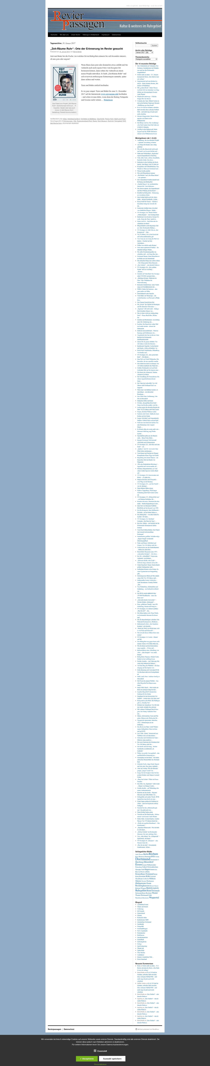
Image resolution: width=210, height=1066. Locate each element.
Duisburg (139, 862)
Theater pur (140, 948)
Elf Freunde (140, 911)
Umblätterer (140, 955)
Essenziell (102, 1051)
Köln (148, 876)
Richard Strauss (154, 886)
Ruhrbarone (140, 935)
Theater (155, 893)
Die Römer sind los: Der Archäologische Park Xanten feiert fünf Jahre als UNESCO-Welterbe (148, 125)
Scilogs (139, 944)
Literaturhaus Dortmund (144, 922)
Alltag (65, 119)
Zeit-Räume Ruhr (56, 123)
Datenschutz (116, 34)
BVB (152, 856)
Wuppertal (154, 897)
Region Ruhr (109, 119)
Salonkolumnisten (142, 937)
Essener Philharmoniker (149, 865)
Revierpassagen (55, 1029)
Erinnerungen (68, 121)
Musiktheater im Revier (142, 879)
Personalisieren (100, 1064)
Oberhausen (150, 881)
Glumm (139, 915)
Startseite (54, 34)
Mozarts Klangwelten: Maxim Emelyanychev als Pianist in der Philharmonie (148, 118)
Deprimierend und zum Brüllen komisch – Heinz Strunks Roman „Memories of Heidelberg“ (147, 83)
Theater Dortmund (141, 895)
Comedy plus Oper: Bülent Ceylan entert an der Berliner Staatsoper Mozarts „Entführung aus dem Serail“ (148, 103)
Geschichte (100, 119)
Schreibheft (140, 939)
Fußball (144, 867)
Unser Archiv (75, 34)
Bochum (153, 854)
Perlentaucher (141, 933)
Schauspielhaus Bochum (143, 893)
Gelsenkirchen (153, 867)
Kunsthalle (142, 876)
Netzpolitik (140, 926)
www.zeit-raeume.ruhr (109, 94)
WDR (150, 895)
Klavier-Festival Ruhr (142, 872)
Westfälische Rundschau (142, 898)
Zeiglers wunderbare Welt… (145, 957)
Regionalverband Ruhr (84, 121)
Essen (138, 864)
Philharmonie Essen (143, 883)
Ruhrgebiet (118, 121)
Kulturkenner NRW (143, 920)
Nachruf (144, 881)
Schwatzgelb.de (141, 942)
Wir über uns (64, 34)
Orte (74, 121)
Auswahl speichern (112, 1059)
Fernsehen (138, 867)
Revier (95, 121)
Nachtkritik (140, 924)
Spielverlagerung (142, 946)
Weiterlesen (108, 99)
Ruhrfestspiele (152, 888)
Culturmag (140, 909)
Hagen (147, 869)
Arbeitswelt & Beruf (73, 119)
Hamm (152, 869)
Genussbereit (141, 913)
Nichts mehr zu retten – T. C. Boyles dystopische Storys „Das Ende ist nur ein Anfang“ (148, 77)
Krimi (155, 874)
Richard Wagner (140, 888)
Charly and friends (142, 907)
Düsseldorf (148, 861)
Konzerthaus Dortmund (144, 874)
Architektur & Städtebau (88, 119)
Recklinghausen (142, 885)
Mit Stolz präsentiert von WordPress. (148, 1029)
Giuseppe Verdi (139, 869)
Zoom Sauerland (142, 959)
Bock (138, 966)
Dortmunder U (155, 860)
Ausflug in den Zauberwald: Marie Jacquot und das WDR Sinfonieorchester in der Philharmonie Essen (147, 131)
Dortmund (142, 858)
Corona (157, 856)
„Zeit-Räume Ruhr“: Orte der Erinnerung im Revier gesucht (86, 48)
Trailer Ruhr (140, 950)
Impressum (105, 34)
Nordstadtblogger (142, 928)
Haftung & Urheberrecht (91, 34)
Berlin (145, 854)
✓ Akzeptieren (87, 1059)
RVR (124, 121)
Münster (138, 881)
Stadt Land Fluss (119, 119)
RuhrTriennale (153, 890)
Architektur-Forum (142, 904)
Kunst (137, 876)
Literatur (153, 876)
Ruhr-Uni (111, 121)
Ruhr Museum (102, 121)
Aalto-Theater (139, 854)
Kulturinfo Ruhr (142, 918)
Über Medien (141, 953)
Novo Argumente (142, 931)
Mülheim (152, 878)
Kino (155, 869)
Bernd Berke (77, 52)
